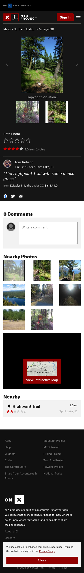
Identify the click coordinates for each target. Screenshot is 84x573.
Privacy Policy (47, 551)
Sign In (65, 17)
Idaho (7, 29)
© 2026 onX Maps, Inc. (30, 567)
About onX (11, 531)
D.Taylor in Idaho (20, 185)
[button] (5, 195)
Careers (10, 538)
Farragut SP (46, 29)
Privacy (63, 567)
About (8, 440)
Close (42, 560)
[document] (42, 554)
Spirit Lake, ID (44, 167)
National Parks (52, 473)
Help (8, 447)
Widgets (10, 454)
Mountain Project (54, 440)
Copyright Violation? (42, 97)
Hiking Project (52, 454)
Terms (51, 567)
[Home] (22, 17)
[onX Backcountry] (17, 6)
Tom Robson (24, 162)
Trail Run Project (53, 460)
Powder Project (53, 466)
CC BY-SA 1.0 (49, 185)
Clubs (8, 460)
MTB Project (51, 447)
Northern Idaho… (24, 29)
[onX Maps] (14, 503)
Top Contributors (15, 466)
